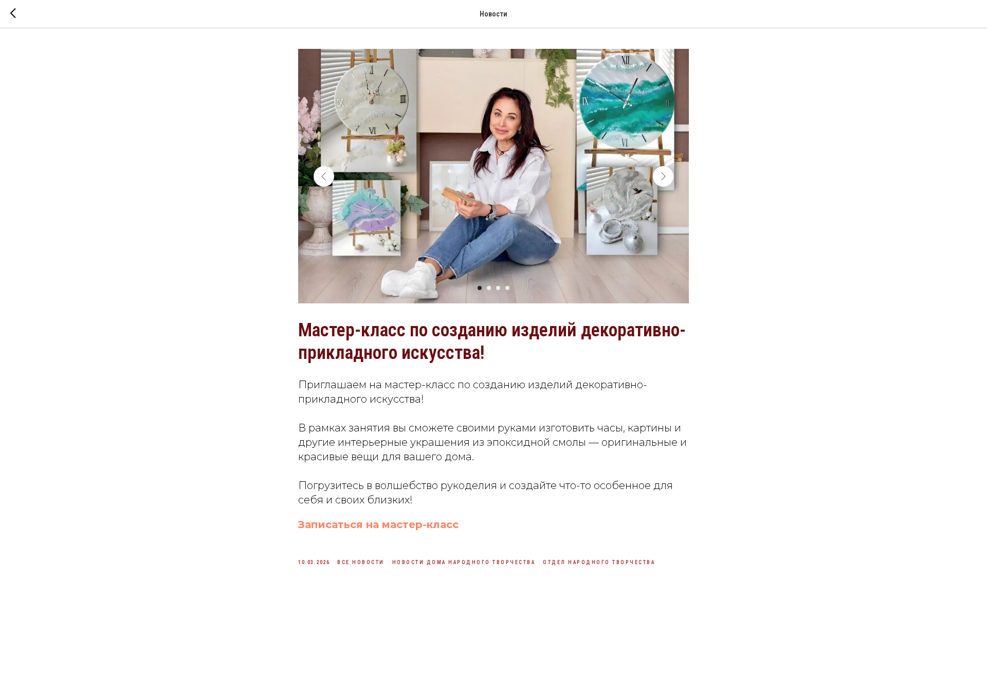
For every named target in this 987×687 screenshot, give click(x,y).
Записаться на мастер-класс (378, 524)
